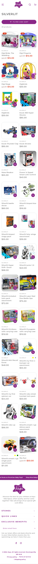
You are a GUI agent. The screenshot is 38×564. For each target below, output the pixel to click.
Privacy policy (12, 557)
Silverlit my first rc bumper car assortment (27, 363)
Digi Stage (6, 84)
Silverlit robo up (8, 425)
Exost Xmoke (25, 144)
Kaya (9, 552)
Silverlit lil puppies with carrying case (27, 330)
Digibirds (23, 84)
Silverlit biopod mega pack (8, 235)
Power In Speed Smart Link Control (28, 173)
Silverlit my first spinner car (8, 395)
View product (33, 352)
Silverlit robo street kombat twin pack (28, 395)
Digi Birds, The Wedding (8, 54)
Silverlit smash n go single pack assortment (10, 461)
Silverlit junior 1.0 (27, 265)
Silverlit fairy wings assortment (28, 235)
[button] (30, 4)
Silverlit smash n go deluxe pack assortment (28, 427)
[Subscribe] (35, 528)
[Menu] (2, 4)
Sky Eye (23, 458)
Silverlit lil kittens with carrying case (10, 330)
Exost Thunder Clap (10, 144)
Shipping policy (20, 559)
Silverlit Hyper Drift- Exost (8, 266)
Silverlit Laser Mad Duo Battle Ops (27, 297)
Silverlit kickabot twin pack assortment (9, 298)
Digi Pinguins (25, 53)
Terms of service (25, 557)
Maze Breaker (7, 172)
